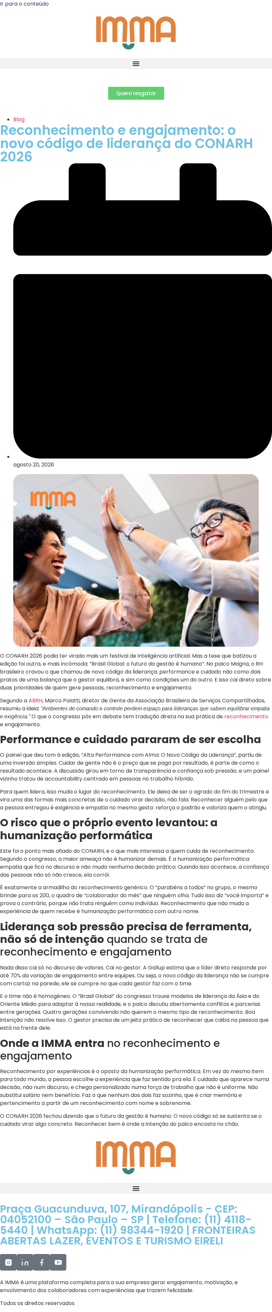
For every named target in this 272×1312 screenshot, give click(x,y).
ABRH (35, 700)
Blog (19, 119)
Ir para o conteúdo (24, 4)
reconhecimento (246, 716)
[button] (136, 63)
